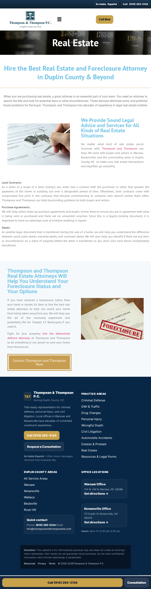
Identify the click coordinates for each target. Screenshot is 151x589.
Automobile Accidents (96, 438)
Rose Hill (30, 510)
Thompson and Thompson (120, 148)
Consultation (136, 582)
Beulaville (30, 503)
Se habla (106, 4)
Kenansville (31, 491)
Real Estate (89, 450)
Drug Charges (91, 413)
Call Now (104, 19)
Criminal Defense (93, 400)
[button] (59, 19)
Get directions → (96, 493)
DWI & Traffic (90, 406)
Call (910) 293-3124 (62, 582)
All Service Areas (36, 478)
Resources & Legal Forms (98, 456)
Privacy (42, 563)
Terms (52, 563)
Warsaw (29, 485)
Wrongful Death (92, 425)
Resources (29, 563)
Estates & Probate (93, 444)
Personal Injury (91, 419)
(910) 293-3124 (46, 525)
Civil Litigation (91, 431)
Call (135, 4)
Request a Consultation (44, 446)
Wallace (29, 497)
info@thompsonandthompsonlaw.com (49, 528)
